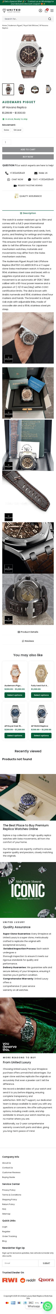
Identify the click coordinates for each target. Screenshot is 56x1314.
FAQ (4, 1209)
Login (4, 1226)
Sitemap (6, 1213)
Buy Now (28, 156)
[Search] (50, 19)
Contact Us (7, 1167)
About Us (6, 1163)
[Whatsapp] (48, 1306)
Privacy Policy (8, 1190)
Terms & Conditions (11, 1194)
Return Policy (8, 1204)
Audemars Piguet (15, 25)
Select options (14, 695)
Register (6, 1231)
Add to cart (28, 149)
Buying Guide (8, 1177)
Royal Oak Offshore (31, 25)
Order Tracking (9, 1236)
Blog (4, 1241)
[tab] (28, 213)
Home (4, 25)
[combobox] (24, 19)
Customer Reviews (11, 1172)
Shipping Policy (9, 1199)
